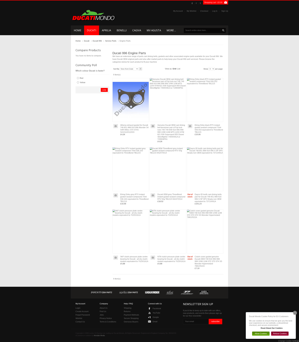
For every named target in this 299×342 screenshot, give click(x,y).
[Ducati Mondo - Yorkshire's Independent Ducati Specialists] (93, 15)
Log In (214, 11)
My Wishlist (191, 11)
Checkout (204, 11)
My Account (178, 11)
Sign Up (224, 11)
